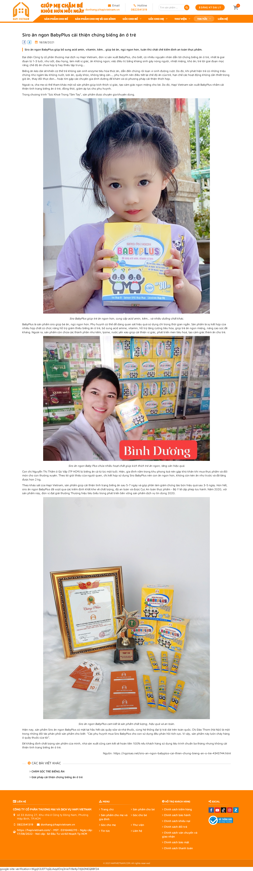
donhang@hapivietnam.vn (102, 9)
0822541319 (139, 9)
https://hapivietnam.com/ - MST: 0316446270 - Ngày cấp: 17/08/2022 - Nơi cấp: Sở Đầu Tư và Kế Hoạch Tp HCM (55, 831)
